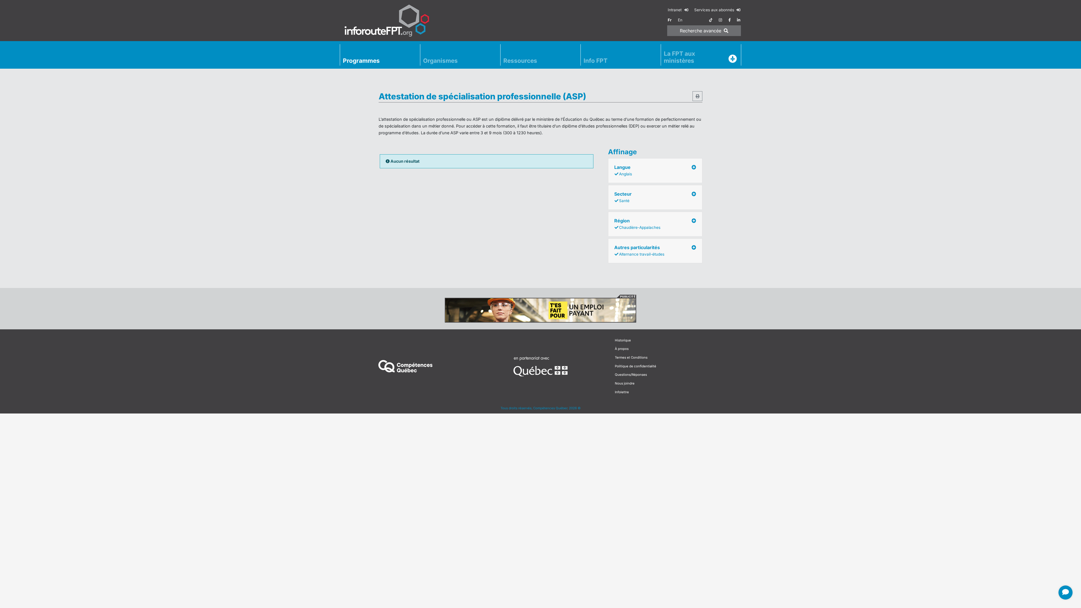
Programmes (361, 60)
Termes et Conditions (631, 357)
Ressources (520, 60)
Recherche (700, 30)
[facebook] (729, 20)
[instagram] (720, 20)
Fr (670, 20)
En (680, 20)
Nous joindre (625, 383)
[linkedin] (738, 20)
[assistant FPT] (1065, 592)
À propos (622, 349)
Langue (623, 170)
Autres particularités (639, 250)
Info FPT (595, 60)
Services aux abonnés (714, 10)
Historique (623, 340)
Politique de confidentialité (635, 366)
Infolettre (622, 392)
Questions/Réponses (631, 375)
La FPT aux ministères (679, 57)
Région (637, 224)
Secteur (623, 197)
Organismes (440, 60)
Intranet (675, 10)
